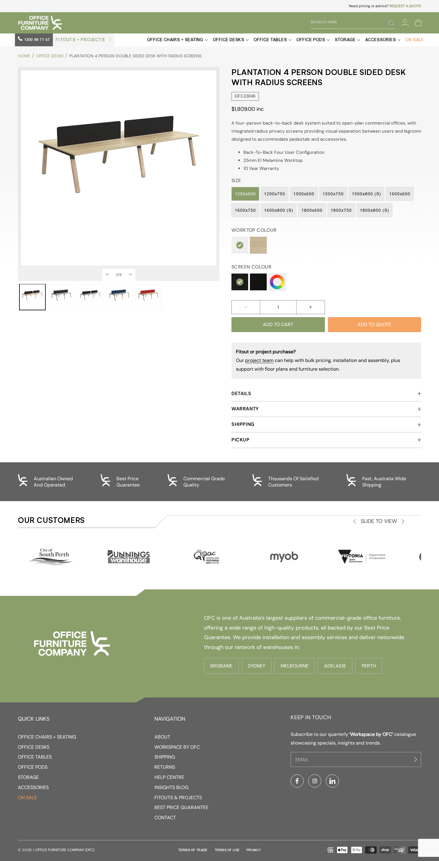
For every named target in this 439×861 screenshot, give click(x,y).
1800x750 (341, 210)
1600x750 (245, 210)
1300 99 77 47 (36, 39)
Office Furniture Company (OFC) (64, 850)
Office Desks (50, 56)
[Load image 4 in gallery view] (119, 297)
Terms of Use (227, 850)
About (162, 737)
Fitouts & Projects (178, 797)
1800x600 (312, 210)
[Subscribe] (416, 759)
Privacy (254, 850)
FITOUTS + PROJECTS (81, 39)
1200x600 (245, 193)
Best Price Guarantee (181, 807)
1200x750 (274, 193)
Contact (165, 817)
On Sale (27, 797)
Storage (28, 777)
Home (24, 56)
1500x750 (333, 193)
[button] (418, 22)
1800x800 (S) (374, 210)
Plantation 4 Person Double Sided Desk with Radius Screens (135, 56)
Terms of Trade (193, 850)
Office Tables (35, 757)
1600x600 (399, 193)
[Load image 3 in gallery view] (90, 297)
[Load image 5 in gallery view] (148, 297)
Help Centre (169, 777)
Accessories (33, 787)
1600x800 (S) (278, 210)
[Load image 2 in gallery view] (61, 297)
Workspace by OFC (177, 747)
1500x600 (303, 193)
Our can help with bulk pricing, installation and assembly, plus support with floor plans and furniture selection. (318, 360)
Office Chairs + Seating (47, 737)
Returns (164, 767)
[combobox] (348, 22)
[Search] (388, 23)
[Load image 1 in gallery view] (32, 297)
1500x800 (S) (366, 193)
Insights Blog (171, 787)
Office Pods (32, 767)
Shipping (164, 757)
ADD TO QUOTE (374, 324)
